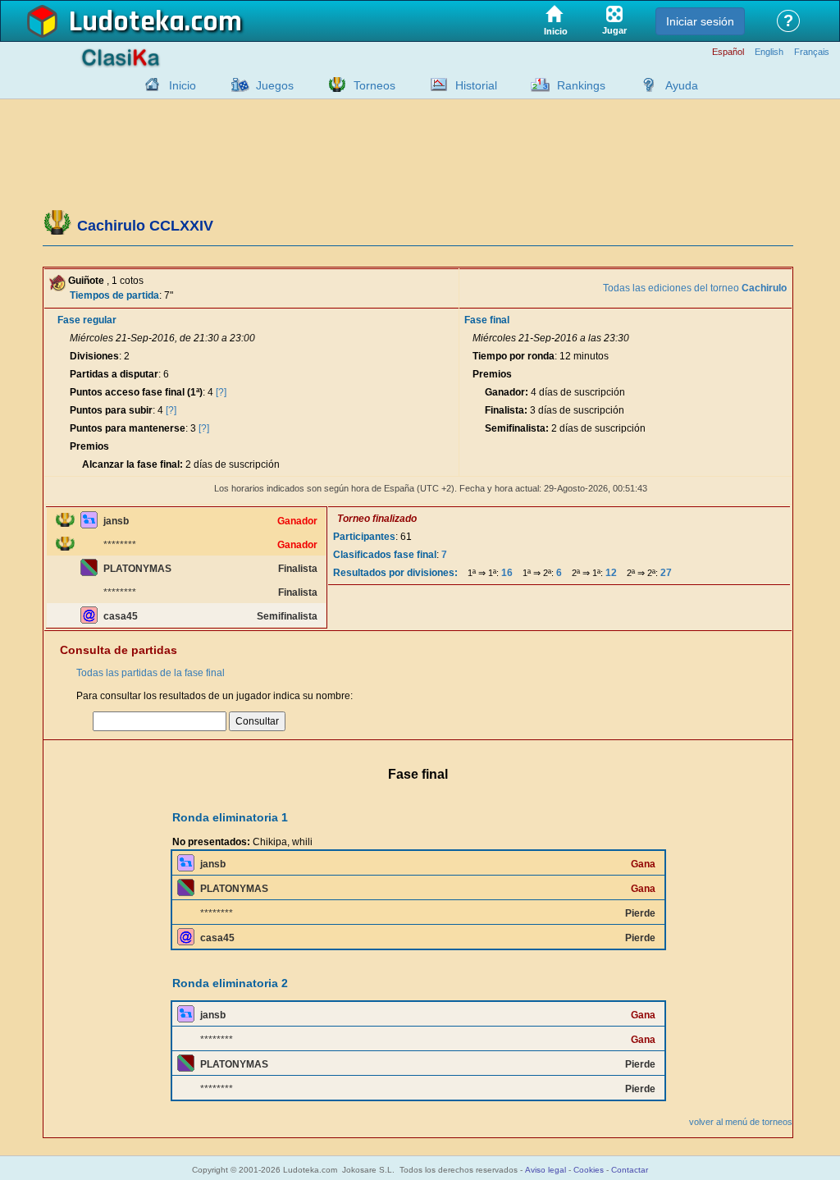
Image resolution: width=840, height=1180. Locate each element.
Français (811, 52)
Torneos (374, 85)
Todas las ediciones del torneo (695, 288)
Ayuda (681, 85)
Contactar (629, 1169)
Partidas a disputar (114, 374)
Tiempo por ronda (513, 356)
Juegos (275, 85)
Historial (476, 85)
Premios (89, 446)
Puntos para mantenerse (127, 428)
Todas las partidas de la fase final (150, 673)
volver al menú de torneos (740, 1122)
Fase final (486, 320)
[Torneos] (333, 84)
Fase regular (86, 320)
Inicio (182, 85)
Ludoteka (127, 22)
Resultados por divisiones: (395, 573)
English (769, 52)
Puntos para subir (111, 410)
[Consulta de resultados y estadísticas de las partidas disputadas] (434, 84)
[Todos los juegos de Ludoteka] (235, 84)
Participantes (364, 536)
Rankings (581, 85)
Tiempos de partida (114, 295)
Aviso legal (545, 1169)
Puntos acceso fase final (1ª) (136, 392)
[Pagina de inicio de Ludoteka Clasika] (148, 84)
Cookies (588, 1169)
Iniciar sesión (700, 21)
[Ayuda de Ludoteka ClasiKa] (644, 84)
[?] (221, 392)
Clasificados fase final (384, 554)
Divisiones (94, 356)
